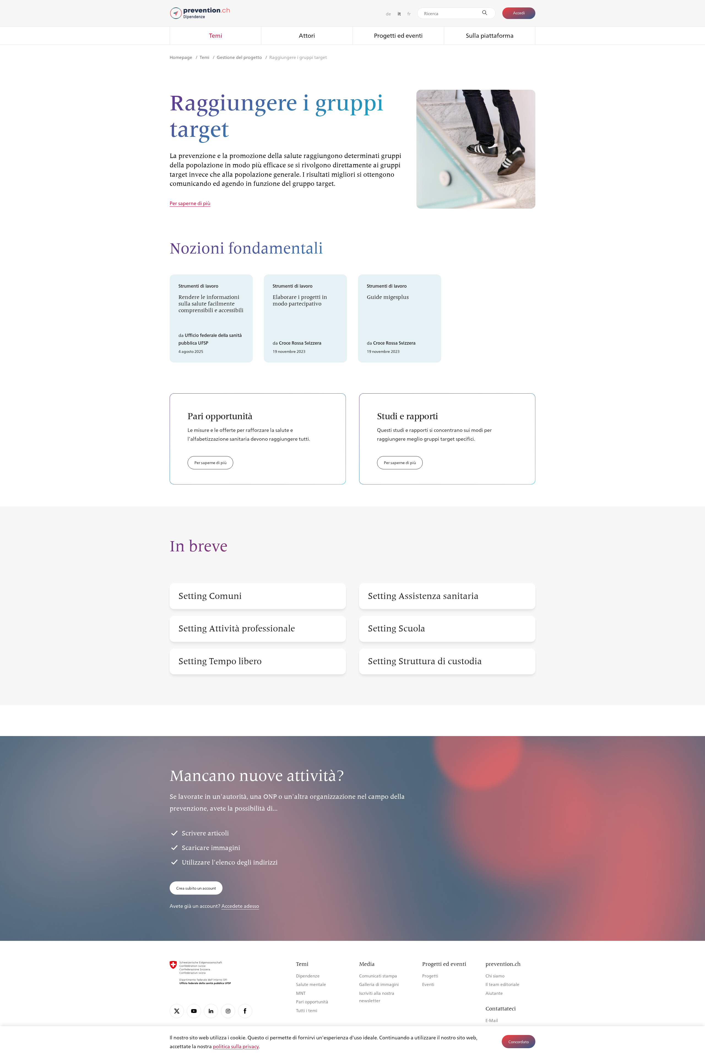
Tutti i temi (306, 1010)
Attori (307, 35)
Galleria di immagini (379, 984)
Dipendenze (308, 976)
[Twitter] (177, 1011)
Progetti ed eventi (398, 35)
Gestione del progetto (240, 57)
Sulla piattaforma (490, 35)
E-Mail (492, 1020)
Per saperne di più (190, 203)
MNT (300, 993)
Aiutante (494, 993)
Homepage (181, 57)
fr (409, 14)
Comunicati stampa (378, 976)
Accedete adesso (240, 905)
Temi (215, 35)
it (399, 14)
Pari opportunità (312, 1001)
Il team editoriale (502, 984)
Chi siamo (495, 976)
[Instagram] (228, 1011)
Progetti (430, 976)
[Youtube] (194, 1011)
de (388, 14)
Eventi (428, 984)
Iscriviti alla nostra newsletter (376, 997)
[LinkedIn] (211, 1011)
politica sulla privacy (236, 1046)
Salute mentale (311, 984)
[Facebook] (245, 1011)
